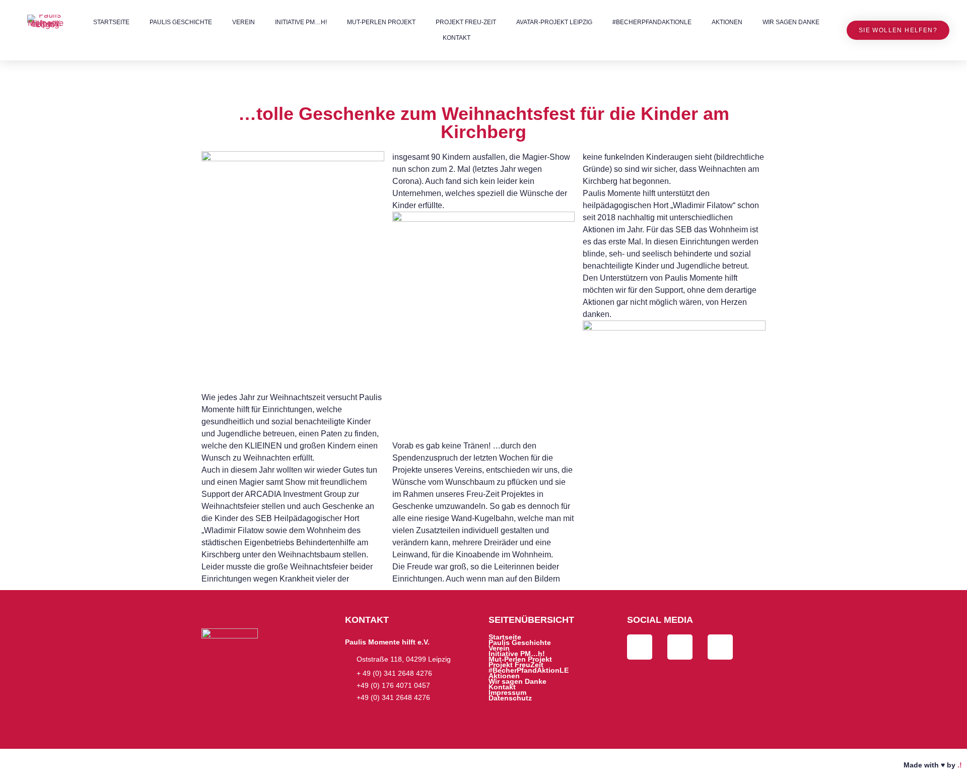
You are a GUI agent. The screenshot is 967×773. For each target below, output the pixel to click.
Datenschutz (510, 698)
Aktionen (727, 22)
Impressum (507, 692)
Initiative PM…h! (301, 22)
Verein (243, 22)
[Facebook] (639, 647)
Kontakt (456, 37)
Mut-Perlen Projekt (381, 22)
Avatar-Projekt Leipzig (554, 22)
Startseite (111, 22)
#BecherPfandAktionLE (652, 22)
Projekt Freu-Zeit (466, 22)
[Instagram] (720, 647)
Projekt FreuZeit (516, 665)
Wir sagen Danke (791, 22)
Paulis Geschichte (181, 22)
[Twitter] (680, 647)
